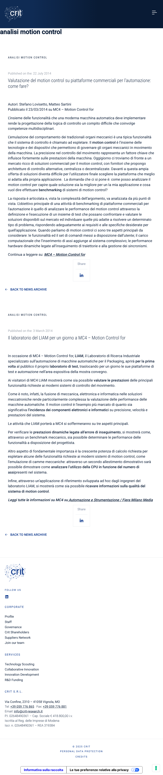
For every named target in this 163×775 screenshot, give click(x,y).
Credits (81, 756)
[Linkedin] (81, 275)
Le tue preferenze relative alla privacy (99, 770)
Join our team (14, 643)
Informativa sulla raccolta (43, 770)
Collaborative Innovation (22, 669)
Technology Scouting (19, 664)
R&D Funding (14, 680)
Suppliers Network (18, 637)
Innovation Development (22, 674)
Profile (9, 616)
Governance (13, 627)
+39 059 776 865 (22, 706)
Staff (8, 622)
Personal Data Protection (81, 751)
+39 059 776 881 (55, 706)
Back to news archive (28, 289)
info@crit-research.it (28, 711)
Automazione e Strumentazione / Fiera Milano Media (110, 500)
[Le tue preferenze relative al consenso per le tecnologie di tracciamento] (156, 768)
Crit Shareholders (17, 632)
